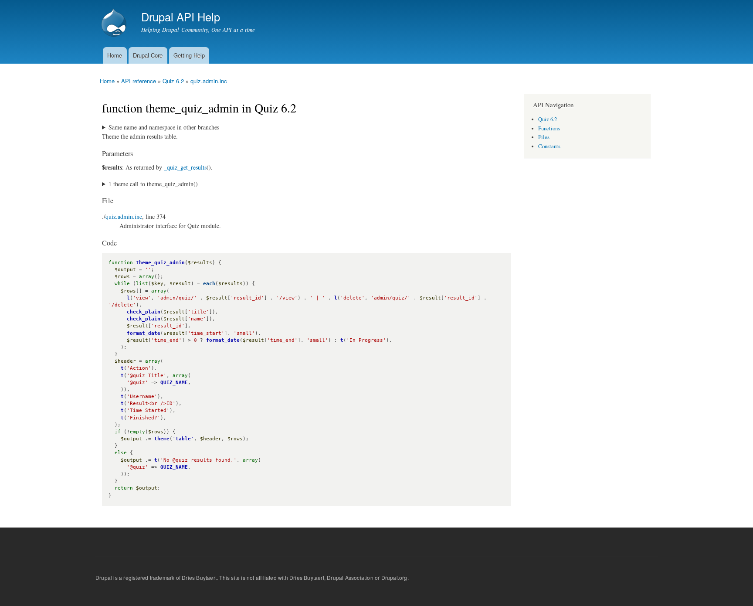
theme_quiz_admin (160, 263)
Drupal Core (148, 55)
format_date (143, 333)
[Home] (115, 23)
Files (543, 137)
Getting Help (189, 55)
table (183, 439)
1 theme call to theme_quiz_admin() (153, 184)
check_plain (143, 312)
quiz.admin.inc (208, 81)
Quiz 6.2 (173, 81)
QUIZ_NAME (174, 382)
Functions (549, 128)
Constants (549, 146)
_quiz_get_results (185, 167)
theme (162, 439)
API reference (138, 81)
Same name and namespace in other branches (164, 127)
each (209, 283)
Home (114, 55)
